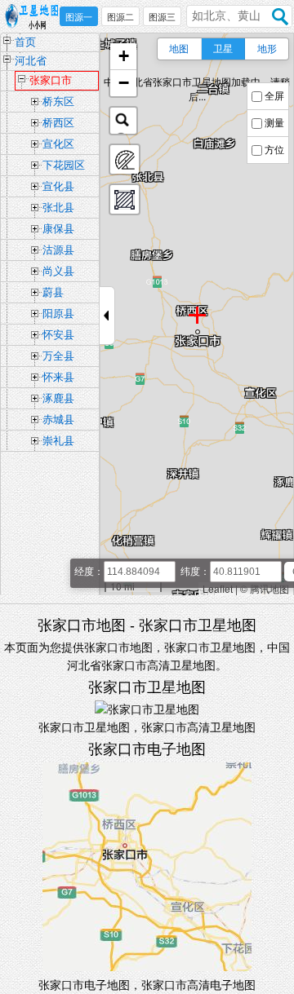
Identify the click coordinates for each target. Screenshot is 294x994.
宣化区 (58, 144)
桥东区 (58, 101)
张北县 (58, 207)
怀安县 (58, 335)
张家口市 (50, 80)
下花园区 (63, 165)
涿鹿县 (58, 398)
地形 (267, 49)
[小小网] (35, 17)
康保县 (58, 229)
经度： (89, 571)
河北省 (31, 61)
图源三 (162, 17)
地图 (179, 49)
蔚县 (53, 292)
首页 (25, 42)
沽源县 (58, 250)
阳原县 (58, 313)
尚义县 (58, 271)
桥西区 (58, 123)
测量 (274, 123)
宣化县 (58, 186)
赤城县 (58, 419)
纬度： (195, 571)
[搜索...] (123, 121)
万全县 (58, 356)
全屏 (274, 96)
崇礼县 (58, 441)
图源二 (120, 17)
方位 (274, 150)
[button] (123, 56)
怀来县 (58, 377)
